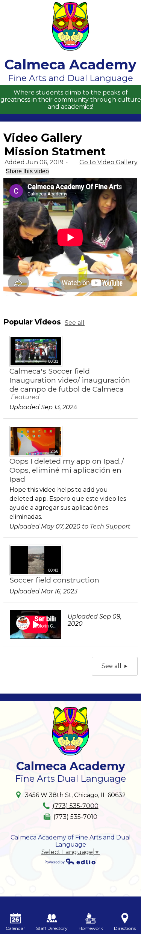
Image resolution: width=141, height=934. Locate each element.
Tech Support (110, 526)
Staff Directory (52, 928)
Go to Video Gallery (108, 162)
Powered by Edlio (70, 861)
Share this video (27, 171)
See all (75, 322)
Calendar (15, 928)
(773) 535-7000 (76, 805)
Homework (91, 928)
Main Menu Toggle (128, 6)
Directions (125, 928)
